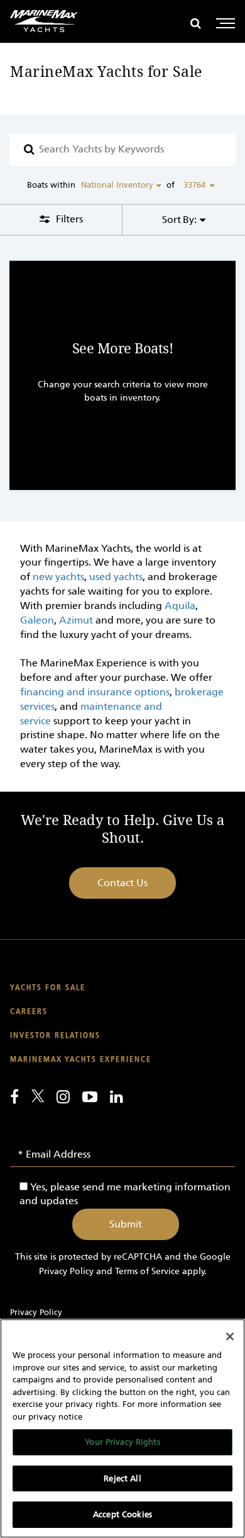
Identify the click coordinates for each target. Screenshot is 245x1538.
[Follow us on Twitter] (37, 1095)
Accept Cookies (122, 1514)
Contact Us (122, 883)
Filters (68, 219)
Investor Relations (55, 1036)
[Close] (230, 1336)
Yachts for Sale (47, 988)
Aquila (180, 606)
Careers (29, 1012)
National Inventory (117, 185)
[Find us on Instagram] (63, 1096)
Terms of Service (147, 1271)
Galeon (37, 620)
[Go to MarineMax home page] (44, 21)
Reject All (122, 1478)
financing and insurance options (95, 692)
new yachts (58, 577)
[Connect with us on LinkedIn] (116, 1096)
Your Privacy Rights (122, 1442)
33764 (194, 185)
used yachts (116, 577)
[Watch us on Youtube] (89, 1096)
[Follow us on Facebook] (14, 1096)
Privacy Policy (66, 1271)
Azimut (76, 620)
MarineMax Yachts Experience (80, 1060)
